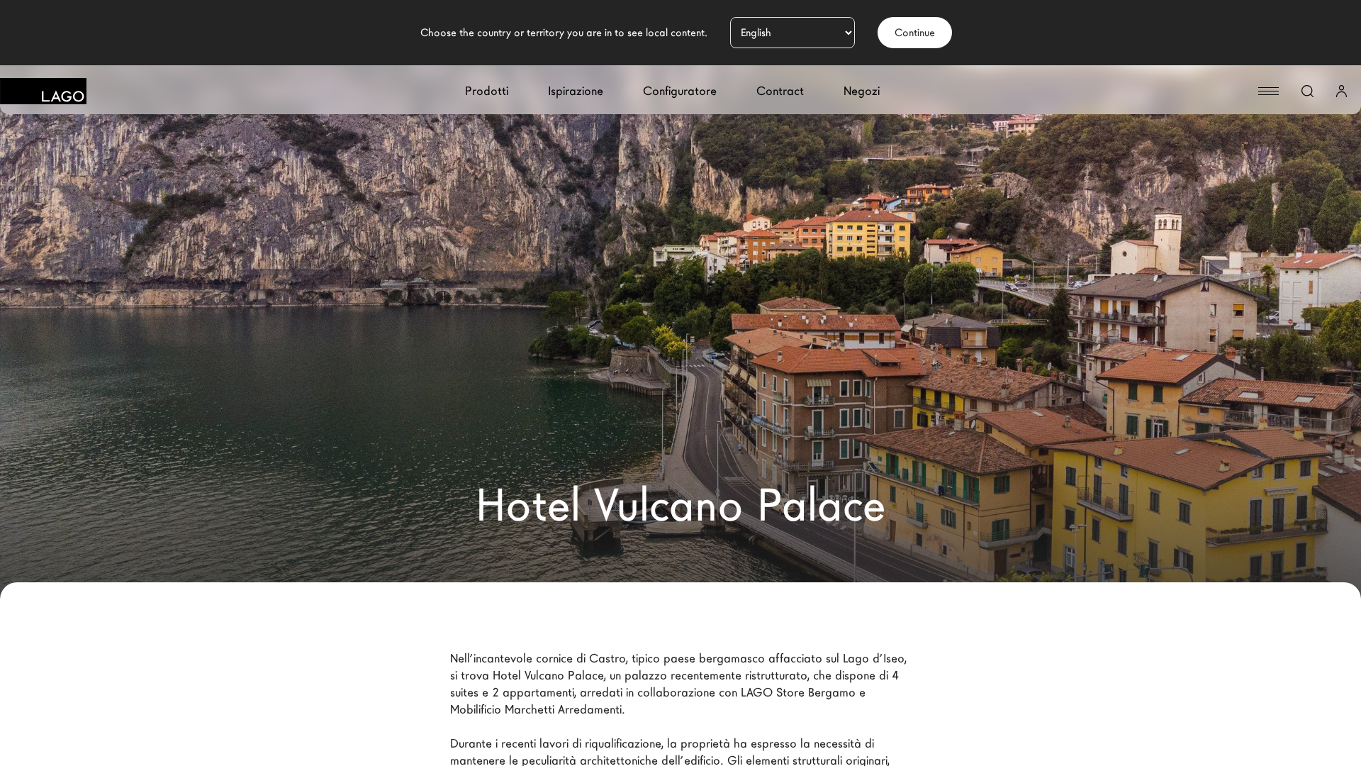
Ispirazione (575, 91)
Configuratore (680, 91)
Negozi (862, 91)
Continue (915, 33)
